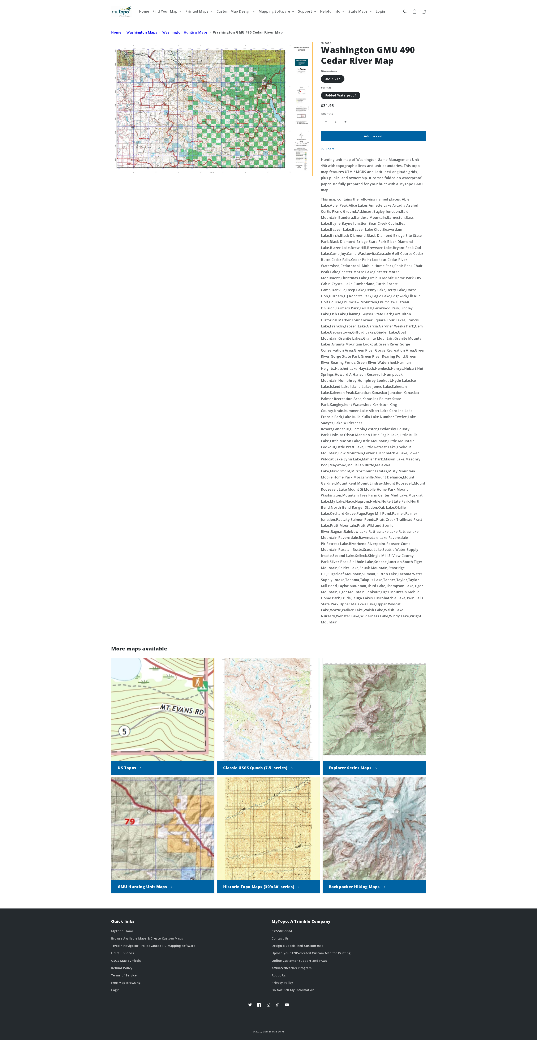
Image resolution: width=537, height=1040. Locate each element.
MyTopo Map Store (273, 1031)
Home (116, 32)
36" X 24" (332, 79)
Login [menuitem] (380, 11)
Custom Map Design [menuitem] (233, 11)
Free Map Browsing (126, 983)
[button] (405, 11)
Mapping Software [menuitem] (274, 11)
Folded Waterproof (340, 95)
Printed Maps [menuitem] (196, 11)
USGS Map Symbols (126, 961)
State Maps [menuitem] (358, 11)
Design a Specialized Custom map (298, 946)
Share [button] (330, 149)
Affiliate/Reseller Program (292, 968)
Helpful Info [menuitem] (330, 11)
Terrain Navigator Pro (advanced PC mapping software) (153, 946)
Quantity (327, 113)
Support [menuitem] (305, 11)
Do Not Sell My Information (293, 990)
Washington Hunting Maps (185, 32)
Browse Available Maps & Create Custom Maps (147, 938)
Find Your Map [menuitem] (164, 11)
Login (115, 990)
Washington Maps (141, 32)
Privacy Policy (282, 983)
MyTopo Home (122, 931)
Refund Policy (122, 968)
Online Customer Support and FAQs (299, 961)
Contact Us (280, 938)
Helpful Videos (122, 953)
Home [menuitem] (144, 11)
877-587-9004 (282, 931)
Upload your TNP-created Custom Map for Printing (311, 953)
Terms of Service (124, 975)
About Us (279, 975)
